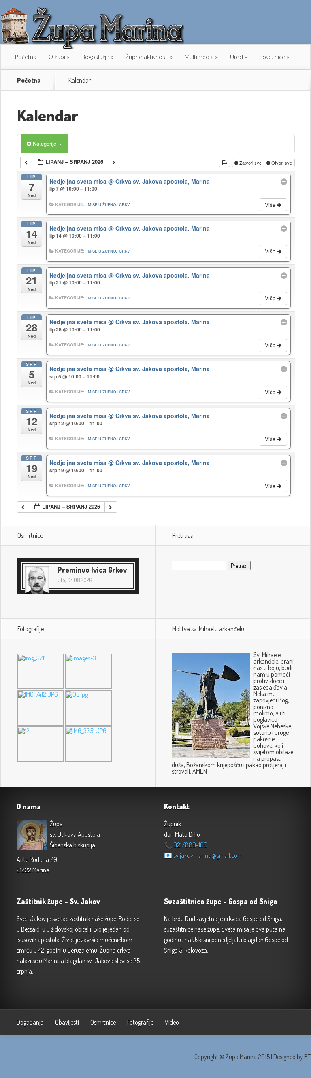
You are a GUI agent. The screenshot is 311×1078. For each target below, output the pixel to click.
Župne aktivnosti (147, 57)
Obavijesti (67, 1022)
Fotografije (140, 1022)
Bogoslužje (95, 57)
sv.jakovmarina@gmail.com (208, 855)
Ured (236, 57)
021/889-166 (190, 845)
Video (172, 1022)
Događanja (30, 1022)
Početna (25, 57)
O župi (57, 57)
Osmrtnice (103, 1022)
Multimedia (199, 57)
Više (271, 204)
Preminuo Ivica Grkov (92, 569)
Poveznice (272, 57)
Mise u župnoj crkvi (109, 204)
